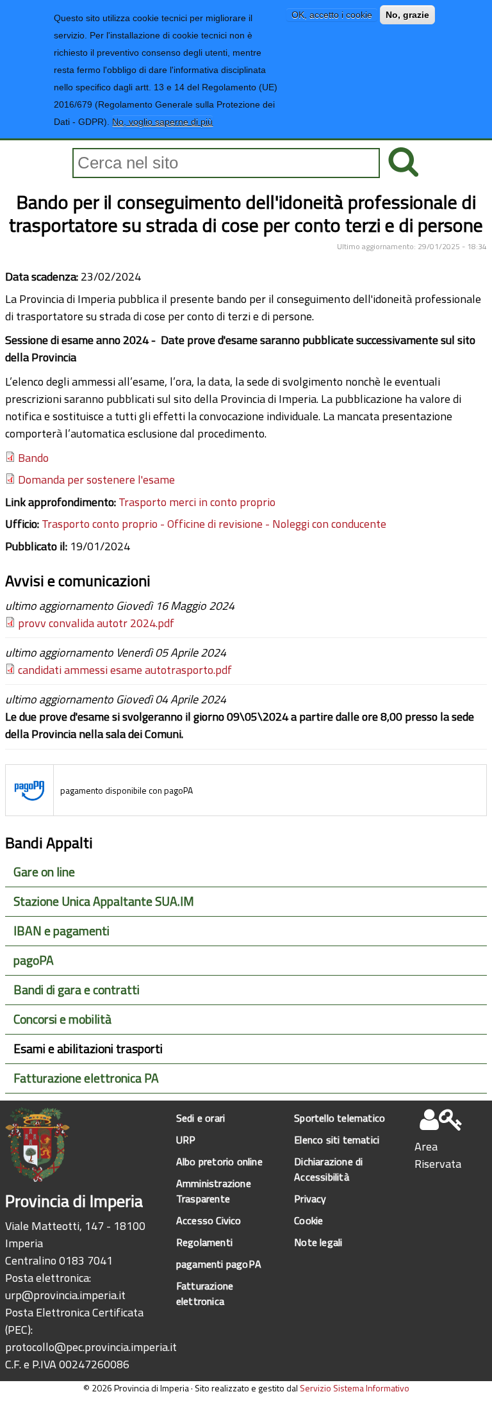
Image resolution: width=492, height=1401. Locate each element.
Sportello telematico (339, 1118)
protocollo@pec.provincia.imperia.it (91, 1347)
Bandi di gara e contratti (76, 989)
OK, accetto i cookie (331, 15)
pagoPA (33, 960)
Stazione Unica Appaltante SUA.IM (103, 901)
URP (186, 1139)
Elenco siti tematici (336, 1139)
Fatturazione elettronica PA (86, 1078)
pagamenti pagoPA (218, 1264)
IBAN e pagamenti (61, 930)
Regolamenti (204, 1242)
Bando (33, 457)
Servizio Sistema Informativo (354, 1388)
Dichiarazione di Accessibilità (328, 1169)
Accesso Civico (209, 1220)
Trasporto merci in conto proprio (197, 502)
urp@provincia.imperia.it (65, 1295)
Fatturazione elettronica (204, 1293)
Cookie (308, 1220)
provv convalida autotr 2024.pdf (96, 623)
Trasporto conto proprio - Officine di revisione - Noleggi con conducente (214, 523)
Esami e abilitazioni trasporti (88, 1048)
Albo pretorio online (219, 1161)
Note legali (318, 1242)
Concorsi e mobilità (62, 1019)
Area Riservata (437, 1155)
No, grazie (407, 15)
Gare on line (44, 871)
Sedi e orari (200, 1118)
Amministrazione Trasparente (213, 1191)
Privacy (310, 1198)
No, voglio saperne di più (162, 122)
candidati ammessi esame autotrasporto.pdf (125, 669)
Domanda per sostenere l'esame (96, 479)
